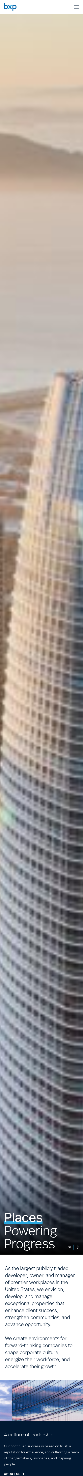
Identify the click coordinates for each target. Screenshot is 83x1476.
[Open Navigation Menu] (76, 7)
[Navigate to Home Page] (10, 7)
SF (70, 1247)
